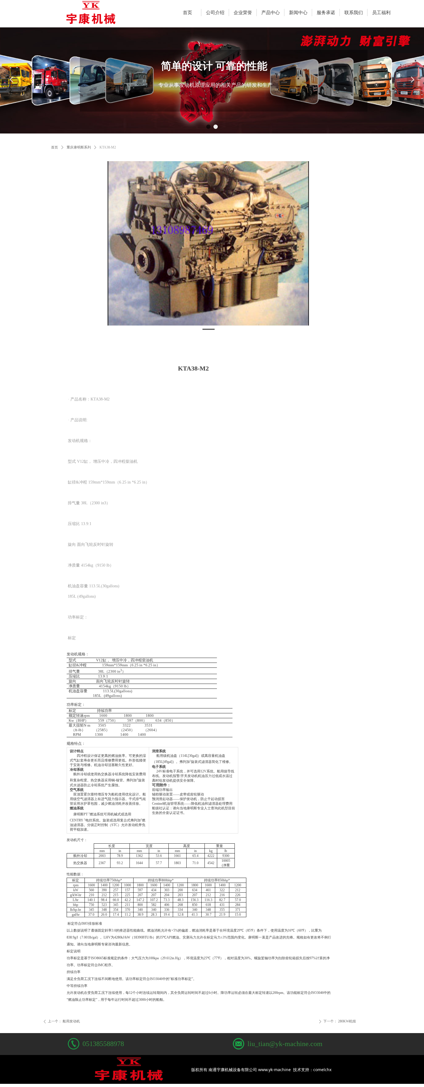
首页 (54, 147)
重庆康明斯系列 (79, 147)
